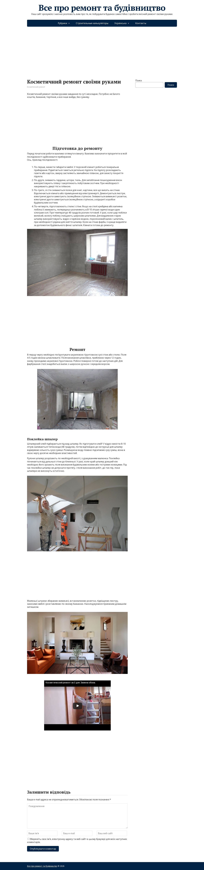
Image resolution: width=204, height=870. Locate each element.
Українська (120, 23)
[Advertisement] (102, 50)
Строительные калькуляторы (92, 23)
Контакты (140, 23)
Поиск (138, 80)
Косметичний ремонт (36, 87)
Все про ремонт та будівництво (102, 7)
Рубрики (62, 23)
